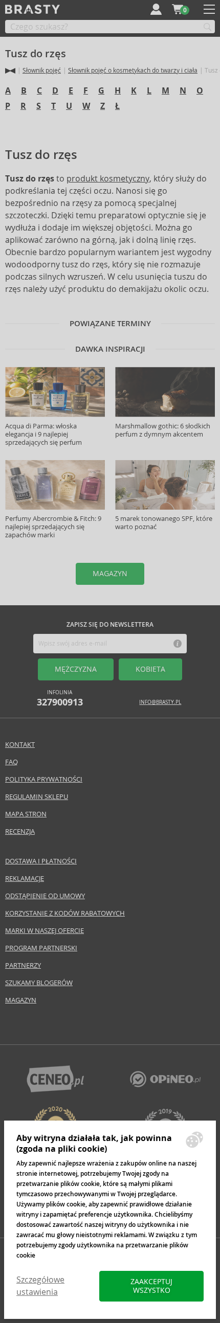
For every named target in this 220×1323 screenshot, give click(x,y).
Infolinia (60, 698)
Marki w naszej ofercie (44, 930)
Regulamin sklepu (36, 796)
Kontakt (20, 744)
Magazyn (20, 1000)
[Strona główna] (10, 71)
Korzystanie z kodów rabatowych (65, 913)
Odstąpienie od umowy (45, 896)
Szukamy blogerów (39, 982)
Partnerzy (23, 965)
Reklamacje (24, 878)
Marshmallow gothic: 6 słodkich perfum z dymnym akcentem (162, 430)
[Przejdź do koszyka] (177, 9)
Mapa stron (26, 814)
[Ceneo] (55, 1089)
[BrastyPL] (165, 1084)
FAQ (11, 762)
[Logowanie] (156, 9)
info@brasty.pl (160, 702)
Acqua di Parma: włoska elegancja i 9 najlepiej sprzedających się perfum (43, 434)
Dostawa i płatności (41, 861)
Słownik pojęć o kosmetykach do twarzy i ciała (132, 70)
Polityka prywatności (43, 779)
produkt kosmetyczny (108, 178)
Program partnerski (41, 948)
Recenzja (20, 831)
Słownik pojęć (42, 70)
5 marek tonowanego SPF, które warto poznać (163, 522)
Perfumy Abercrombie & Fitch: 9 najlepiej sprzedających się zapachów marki (53, 526)
